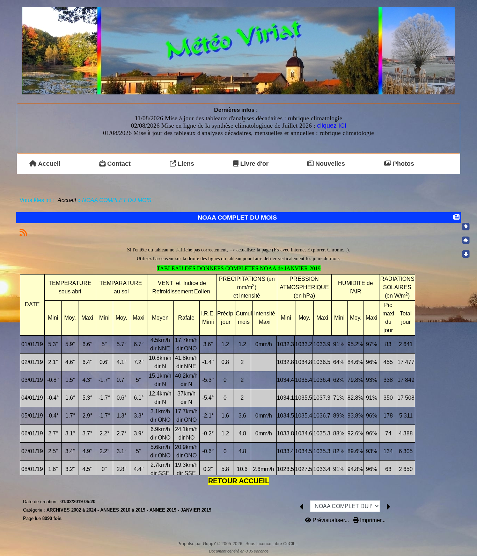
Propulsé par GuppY (197, 543)
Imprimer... (372, 520)
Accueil (67, 200)
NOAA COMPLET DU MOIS (237, 217)
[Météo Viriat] (238, 50)
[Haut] (466, 226)
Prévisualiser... (330, 520)
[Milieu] (466, 240)
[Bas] (466, 254)
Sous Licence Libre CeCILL (272, 543)
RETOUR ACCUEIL (238, 481)
